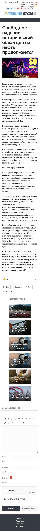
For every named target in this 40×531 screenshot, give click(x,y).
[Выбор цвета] (9, 422)
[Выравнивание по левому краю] (19, 418)
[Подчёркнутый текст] (12, 418)
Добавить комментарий (15, 499)
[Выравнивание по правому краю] (26, 418)
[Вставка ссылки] (34, 418)
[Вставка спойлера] (24, 422)
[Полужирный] (5, 418)
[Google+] (21, 8)
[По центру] (23, 418)
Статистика (20, 524)
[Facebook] (14, 8)
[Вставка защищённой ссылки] (5, 422)
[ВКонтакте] (8, 8)
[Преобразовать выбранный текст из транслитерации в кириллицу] (20, 422)
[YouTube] (18, 8)
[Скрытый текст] (13, 422)
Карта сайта (20, 526)
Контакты (20, 518)
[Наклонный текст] (8, 418)
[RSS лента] (25, 8)
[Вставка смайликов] (30, 418)
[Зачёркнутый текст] (15, 418)
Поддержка (20, 521)
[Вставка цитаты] (16, 422)
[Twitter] (11, 8)
